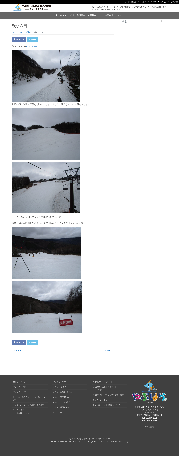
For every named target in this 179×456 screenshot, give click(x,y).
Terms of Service (116, 441)
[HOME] (56, 15)
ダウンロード (145, 2)
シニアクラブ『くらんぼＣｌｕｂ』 (22, 411)
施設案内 (81, 15)
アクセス (118, 15)
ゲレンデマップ (19, 392)
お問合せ (163, 2)
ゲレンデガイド (67, 15)
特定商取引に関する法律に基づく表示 (108, 395)
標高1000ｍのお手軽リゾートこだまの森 (105, 388)
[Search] (162, 21)
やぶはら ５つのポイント (63, 402)
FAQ (154, 2)
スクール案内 (105, 15)
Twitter (33, 39)
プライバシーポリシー (102, 400)
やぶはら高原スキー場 (85, 439)
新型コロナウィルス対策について (106, 405)
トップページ (20, 382)
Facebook (20, 39)
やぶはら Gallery (59, 382)
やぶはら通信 (132, 2)
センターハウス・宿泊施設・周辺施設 (28, 405)
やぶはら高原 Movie (61, 397)
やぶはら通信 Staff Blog (62, 392)
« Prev (17, 350)
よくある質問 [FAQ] (61, 407)
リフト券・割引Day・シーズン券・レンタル (29, 398)
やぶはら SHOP (59, 387)
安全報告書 (149, 427)
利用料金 (92, 15)
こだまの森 (174, 2)
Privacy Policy (100, 441)
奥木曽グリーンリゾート (103, 382)
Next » (107, 350)
